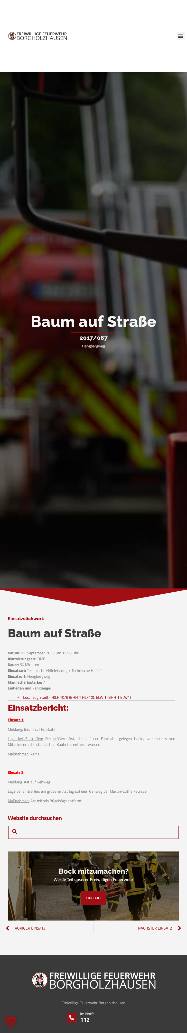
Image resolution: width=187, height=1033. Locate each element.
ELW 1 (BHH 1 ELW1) (113, 697)
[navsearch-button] (14, 832)
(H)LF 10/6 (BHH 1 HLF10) (72, 697)
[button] (181, 36)
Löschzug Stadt (35, 697)
